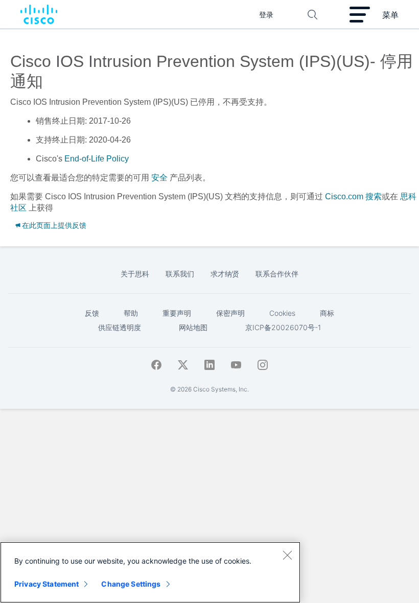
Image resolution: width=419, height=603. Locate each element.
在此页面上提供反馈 (54, 225)
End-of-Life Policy (96, 158)
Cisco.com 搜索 (353, 196)
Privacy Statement (46, 583)
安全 (159, 177)
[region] (150, 572)
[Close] (287, 555)
